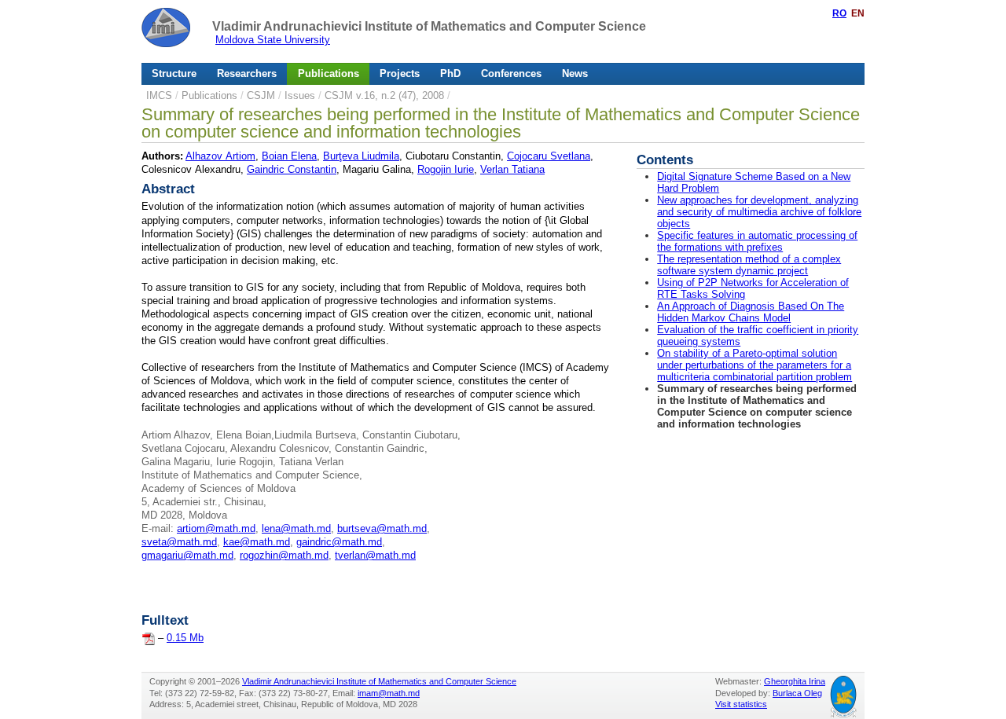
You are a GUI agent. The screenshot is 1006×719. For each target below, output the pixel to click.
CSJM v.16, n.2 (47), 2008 (384, 95)
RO (839, 13)
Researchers (247, 73)
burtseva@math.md (382, 528)
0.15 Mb (185, 638)
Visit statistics (741, 704)
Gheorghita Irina (794, 681)
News (575, 73)
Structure (174, 73)
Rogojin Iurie (445, 169)
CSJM (261, 95)
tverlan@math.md (375, 555)
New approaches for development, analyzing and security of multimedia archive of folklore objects (759, 211)
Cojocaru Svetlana (548, 156)
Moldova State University (272, 40)
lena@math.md (296, 528)
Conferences (511, 73)
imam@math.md (389, 693)
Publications (328, 73)
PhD (450, 73)
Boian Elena (289, 156)
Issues (300, 95)
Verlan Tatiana (512, 169)
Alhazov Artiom (220, 156)
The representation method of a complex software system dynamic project (749, 265)
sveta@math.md (179, 542)
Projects (400, 73)
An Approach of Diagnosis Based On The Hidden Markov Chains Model (750, 312)
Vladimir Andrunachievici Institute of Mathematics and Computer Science (429, 26)
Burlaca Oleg (797, 693)
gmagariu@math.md (187, 555)
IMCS (159, 95)
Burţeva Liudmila (361, 156)
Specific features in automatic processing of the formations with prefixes (757, 241)
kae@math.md (256, 542)
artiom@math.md (216, 528)
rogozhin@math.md (284, 555)
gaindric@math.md (339, 542)
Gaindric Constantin (291, 169)
